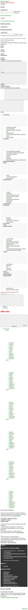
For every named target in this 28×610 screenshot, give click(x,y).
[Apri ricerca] (16, 94)
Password (16, 13)
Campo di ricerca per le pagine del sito (10, 292)
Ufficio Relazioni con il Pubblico (10, 576)
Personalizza (4, 518)
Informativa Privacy (8, 575)
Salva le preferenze (12, 542)
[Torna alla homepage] (14, 88)
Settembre (11, 354)
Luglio (10, 351)
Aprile (11, 347)
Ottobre (11, 355)
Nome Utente (17, 11)
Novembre (11, 357)
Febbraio (11, 344)
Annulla (2, 86)
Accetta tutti (5, 520)
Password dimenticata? (6, 15)
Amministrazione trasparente (10, 583)
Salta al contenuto (5, 1)
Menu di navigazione (19, 326)
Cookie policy (6, 572)
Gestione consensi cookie (9, 582)
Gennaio (11, 342)
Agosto (10, 352)
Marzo (11, 345)
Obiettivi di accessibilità (9, 579)
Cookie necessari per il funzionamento (10, 536)
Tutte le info (6, 328)
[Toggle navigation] (12, 105)
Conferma (8, 86)
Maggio (11, 348)
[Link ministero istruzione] (8, 2)
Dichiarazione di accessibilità (10, 577)
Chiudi (2, 49)
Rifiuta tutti (12, 518)
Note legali (6, 573)
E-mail (15, 34)
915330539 (8, 552)
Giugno (10, 350)
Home (4, 306)
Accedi (2, 4)
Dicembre (11, 358)
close (2, 112)
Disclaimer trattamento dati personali (9, 597)
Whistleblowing (7, 580)
